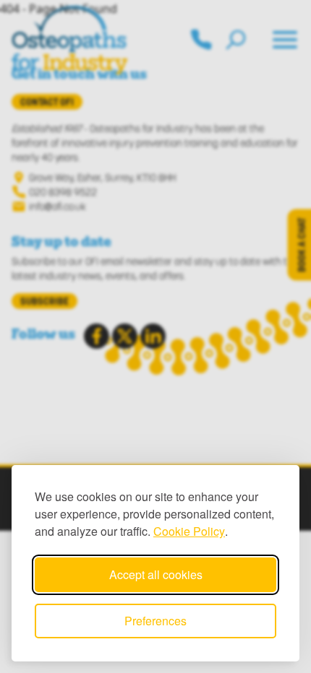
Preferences (155, 620)
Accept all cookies (156, 574)
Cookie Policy (189, 531)
